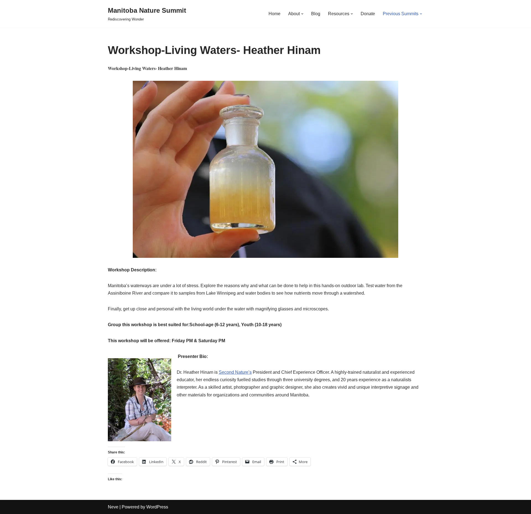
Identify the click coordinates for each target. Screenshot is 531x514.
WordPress (157, 507)
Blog (315, 13)
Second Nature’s (235, 372)
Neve (113, 507)
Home (274, 13)
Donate (368, 13)
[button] (302, 14)
